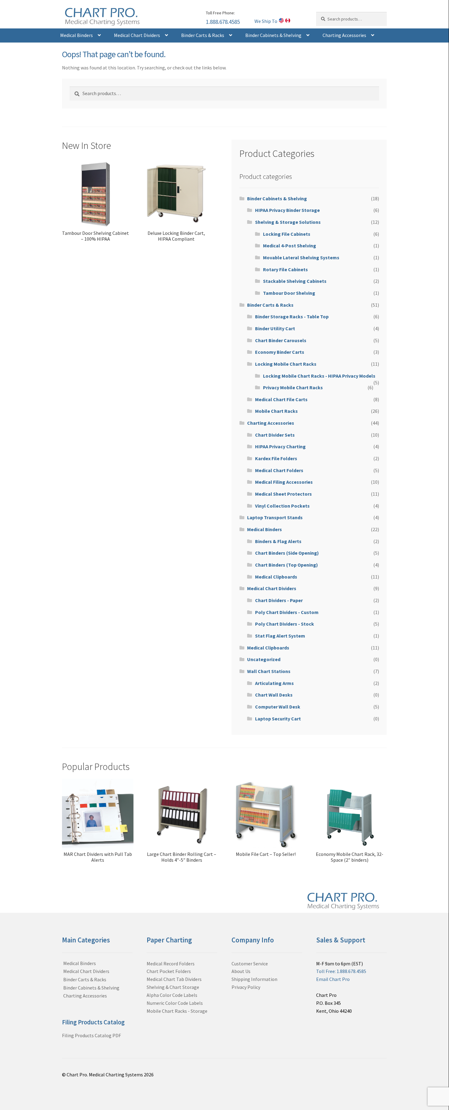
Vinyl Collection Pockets (282, 506)
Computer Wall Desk (277, 707)
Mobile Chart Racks (276, 411)
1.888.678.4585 (223, 21)
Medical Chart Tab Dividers (174, 979)
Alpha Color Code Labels (172, 995)
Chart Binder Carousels (280, 340)
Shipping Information (254, 979)
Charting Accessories (344, 35)
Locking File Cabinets (286, 234)
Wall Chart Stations (268, 671)
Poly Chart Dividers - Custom (287, 612)
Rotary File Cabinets (285, 269)
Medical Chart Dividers (137, 35)
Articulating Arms (274, 683)
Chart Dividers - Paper (279, 600)
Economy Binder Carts (279, 352)
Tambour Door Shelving (289, 293)
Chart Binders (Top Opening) (286, 565)
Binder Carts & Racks (202, 35)
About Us (241, 971)
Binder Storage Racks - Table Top (292, 316)
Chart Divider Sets (275, 435)
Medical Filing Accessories (284, 482)
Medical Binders (76, 35)
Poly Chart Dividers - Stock (284, 624)
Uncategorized (263, 659)
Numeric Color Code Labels (175, 1003)
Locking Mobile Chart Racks (285, 364)
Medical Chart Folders (279, 470)
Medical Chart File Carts (281, 399)
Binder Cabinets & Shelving (273, 35)
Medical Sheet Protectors (283, 494)
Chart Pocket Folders (169, 971)
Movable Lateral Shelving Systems (301, 257)
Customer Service (250, 963)
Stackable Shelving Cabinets (295, 281)
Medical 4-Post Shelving (289, 245)
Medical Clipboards (276, 577)
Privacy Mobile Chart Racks (293, 387)
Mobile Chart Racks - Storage (177, 1011)
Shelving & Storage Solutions (288, 222)
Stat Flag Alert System (280, 636)
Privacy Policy (246, 987)
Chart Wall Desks (274, 695)
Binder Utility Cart (275, 328)
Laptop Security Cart (278, 719)
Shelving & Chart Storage (173, 987)
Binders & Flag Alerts (278, 541)
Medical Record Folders (171, 963)
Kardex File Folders (276, 458)
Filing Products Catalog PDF (91, 1035)
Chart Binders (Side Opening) (287, 553)
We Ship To (265, 21)
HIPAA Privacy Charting (280, 446)
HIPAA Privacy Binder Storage (287, 210)
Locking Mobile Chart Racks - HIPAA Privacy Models (319, 376)
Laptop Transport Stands (275, 517)
